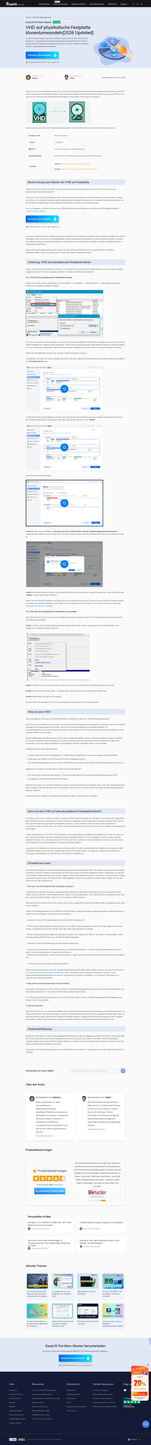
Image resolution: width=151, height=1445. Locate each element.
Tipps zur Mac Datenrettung (42, 1394)
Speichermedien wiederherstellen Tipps (46, 1398)
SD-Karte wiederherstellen (102, 1398)
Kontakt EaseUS (15, 1398)
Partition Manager (60, 4)
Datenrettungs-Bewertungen (103, 1394)
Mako (72, 78)
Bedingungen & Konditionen (77, 1407)
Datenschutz (71, 1398)
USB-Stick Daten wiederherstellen (105, 1407)
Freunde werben (15, 1423)
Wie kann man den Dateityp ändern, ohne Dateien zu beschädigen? (99, 1241)
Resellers (12, 1402)
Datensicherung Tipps (40, 1407)
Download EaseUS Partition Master (49, 1192)
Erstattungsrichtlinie (73, 1394)
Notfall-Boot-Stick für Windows (104, 1402)
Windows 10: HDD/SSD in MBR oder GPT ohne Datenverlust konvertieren (49, 1223)
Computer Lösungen (100, 1390)
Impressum (13, 1390)
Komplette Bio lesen (44, 1136)
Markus (35, 78)
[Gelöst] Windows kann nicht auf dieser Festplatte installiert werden (62, 1323)
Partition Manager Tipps (40, 1411)
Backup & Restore (78, 4)
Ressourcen (38, 1384)
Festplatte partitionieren (36, 606)
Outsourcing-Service (16, 1415)
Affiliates (12, 1407)
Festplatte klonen (92, 826)
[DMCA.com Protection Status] (22, 1439)
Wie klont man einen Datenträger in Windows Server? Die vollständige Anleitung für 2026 (49, 1243)
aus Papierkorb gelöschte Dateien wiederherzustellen (47, 972)
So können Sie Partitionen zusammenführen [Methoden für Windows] (37, 1323)
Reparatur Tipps (38, 1402)
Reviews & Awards (16, 1394)
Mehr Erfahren (96, 1197)
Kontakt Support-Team (17, 1419)
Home (28, 17)
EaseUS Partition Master (36, 211)
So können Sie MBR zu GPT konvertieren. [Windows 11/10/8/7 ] (112, 1294)
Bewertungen (57, 1185)
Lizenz (69, 1402)
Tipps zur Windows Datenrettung (44, 1390)
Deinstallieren (71, 1390)
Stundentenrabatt (15, 1411)
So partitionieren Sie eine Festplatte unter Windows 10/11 (61, 1294)
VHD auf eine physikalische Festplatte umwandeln (79, 169)
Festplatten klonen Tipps (41, 1415)
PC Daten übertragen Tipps (42, 1419)
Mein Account (71, 1411)
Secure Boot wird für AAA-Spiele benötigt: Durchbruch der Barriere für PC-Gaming (37, 1294)
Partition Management (42, 17)
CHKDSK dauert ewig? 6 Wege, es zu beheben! (101, 1222)
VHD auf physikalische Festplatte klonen (75, 164)
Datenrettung (43, 4)
